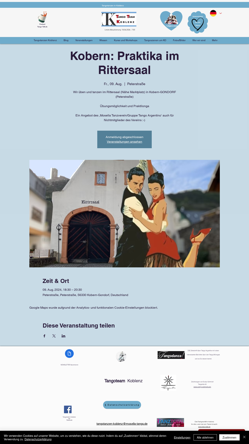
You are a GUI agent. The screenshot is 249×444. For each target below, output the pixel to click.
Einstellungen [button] (182, 437)
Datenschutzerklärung (38, 439)
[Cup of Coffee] (44, 16)
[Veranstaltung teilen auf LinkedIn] (63, 335)
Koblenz (123, 380)
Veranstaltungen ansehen (124, 142)
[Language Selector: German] (215, 13)
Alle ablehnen (205, 437)
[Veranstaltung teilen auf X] (54, 335)
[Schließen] (244, 437)
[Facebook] (68, 409)
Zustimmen (229, 437)
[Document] (69, 353)
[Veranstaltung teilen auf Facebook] (44, 335)
